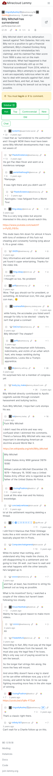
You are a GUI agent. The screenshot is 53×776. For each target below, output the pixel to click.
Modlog (6, 748)
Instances (7, 753)
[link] (11, 30)
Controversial (29, 111)
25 (5, 30)
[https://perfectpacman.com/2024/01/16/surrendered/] (46, 22)
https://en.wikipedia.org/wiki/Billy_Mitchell (25, 448)
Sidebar (8, 105)
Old (25, 117)
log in (21, 96)
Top (15, 111)
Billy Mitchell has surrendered (13, 20)
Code (5, 765)
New (44, 111)
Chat (6, 123)
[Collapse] (5, 131)
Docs (5, 759)
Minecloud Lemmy (19, 3)
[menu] (49, 3)
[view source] (35, 30)
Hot (6, 111)
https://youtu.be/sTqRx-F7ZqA (19, 700)
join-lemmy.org (10, 770)
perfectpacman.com (11, 26)
